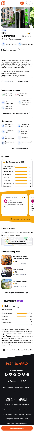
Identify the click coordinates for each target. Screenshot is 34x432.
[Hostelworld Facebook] (6, 374)
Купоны (21, 414)
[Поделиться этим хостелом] (31, 27)
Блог (4, 387)
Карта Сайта (24, 418)
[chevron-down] (18, 307)
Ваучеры (28, 414)
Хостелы (10, 387)
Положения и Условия (10, 414)
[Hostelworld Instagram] (14, 374)
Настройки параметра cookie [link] (17, 423)
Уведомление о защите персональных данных (14, 410)
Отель (4, 30)
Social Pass (17, 392)
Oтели (17, 387)
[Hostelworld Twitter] (10, 374)
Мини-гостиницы (25, 387)
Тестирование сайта (12, 418)
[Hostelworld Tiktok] (27, 374)
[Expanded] (4, 350)
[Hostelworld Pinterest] (23, 374)
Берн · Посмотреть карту (13, 39)
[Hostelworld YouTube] (19, 374)
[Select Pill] (22, 3)
